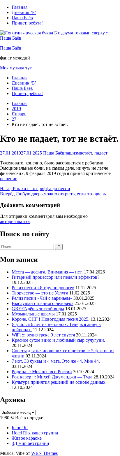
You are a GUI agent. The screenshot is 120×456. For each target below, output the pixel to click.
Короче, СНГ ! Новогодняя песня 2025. (50, 319)
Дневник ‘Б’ (24, 12)
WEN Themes (44, 453)
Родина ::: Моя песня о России (42, 371)
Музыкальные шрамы (33, 313)
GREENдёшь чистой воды (38, 308)
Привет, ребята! (27, 22)
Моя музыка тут (16, 67)
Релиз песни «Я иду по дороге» (43, 287)
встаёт (86, 152)
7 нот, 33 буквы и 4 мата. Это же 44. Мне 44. (56, 361)
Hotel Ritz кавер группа (35, 432)
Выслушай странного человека (42, 303)
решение (8, 178)
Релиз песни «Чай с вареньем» (42, 298)
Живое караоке (27, 438)
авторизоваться (15, 221)
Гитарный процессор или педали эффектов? (55, 277)
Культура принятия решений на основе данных (58, 382)
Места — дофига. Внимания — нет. (47, 271)
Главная (19, 7)
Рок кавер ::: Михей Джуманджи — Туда (52, 376)
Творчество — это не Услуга (40, 292)
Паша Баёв (22, 17)
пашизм (72, 152)
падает (100, 152)
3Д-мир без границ (30, 443)
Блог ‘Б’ (20, 427)
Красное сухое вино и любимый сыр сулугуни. (58, 340)
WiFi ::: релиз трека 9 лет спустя (43, 334)
